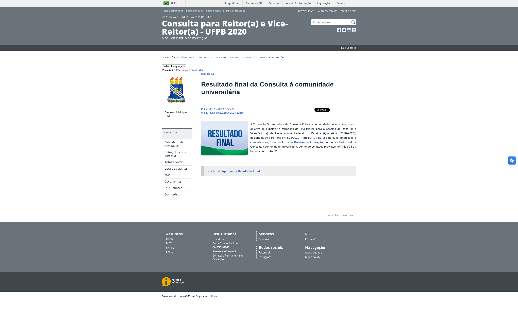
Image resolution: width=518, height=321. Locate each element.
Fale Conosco (348, 47)
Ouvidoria (218, 239)
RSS (354, 30)
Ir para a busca (214, 11)
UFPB (169, 239)
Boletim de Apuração (308, 142)
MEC (169, 243)
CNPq (169, 252)
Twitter (344, 30)
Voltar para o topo (344, 215)
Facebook (339, 30)
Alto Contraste (327, 11)
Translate (196, 70)
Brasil (174, 3)
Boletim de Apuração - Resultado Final (233, 171)
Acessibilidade (306, 11)
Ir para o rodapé (235, 11)
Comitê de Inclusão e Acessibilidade (225, 245)
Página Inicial (188, 57)
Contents (203, 57)
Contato (264, 239)
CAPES (170, 248)
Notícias (215, 57)
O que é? (310, 239)
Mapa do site (348, 11)
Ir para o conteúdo (172, 11)
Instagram (349, 30)
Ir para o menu (194, 11)
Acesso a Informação (224, 251)
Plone (214, 296)
